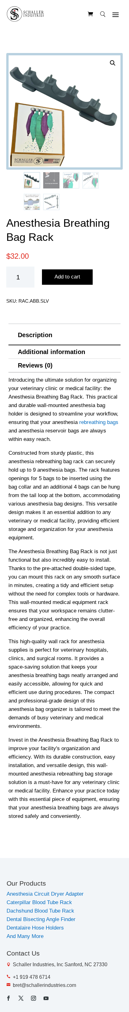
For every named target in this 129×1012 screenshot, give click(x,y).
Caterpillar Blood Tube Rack (39, 902)
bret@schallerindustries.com (44, 985)
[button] (112, 63)
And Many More (25, 936)
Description (35, 334)
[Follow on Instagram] (33, 998)
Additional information (51, 351)
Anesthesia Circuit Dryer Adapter (45, 894)
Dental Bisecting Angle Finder (41, 919)
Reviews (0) (35, 365)
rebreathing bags (98, 422)
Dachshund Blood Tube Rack (40, 911)
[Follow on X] (21, 998)
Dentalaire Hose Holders (35, 928)
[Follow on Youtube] (46, 998)
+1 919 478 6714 (31, 977)
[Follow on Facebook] (8, 998)
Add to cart (67, 277)
